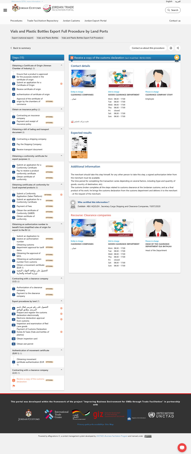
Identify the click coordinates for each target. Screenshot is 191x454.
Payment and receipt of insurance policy (27, 122)
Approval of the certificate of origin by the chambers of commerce (30, 101)
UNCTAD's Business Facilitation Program (112, 436)
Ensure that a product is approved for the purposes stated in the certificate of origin (32, 77)
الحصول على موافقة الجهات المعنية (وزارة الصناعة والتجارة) (32, 272)
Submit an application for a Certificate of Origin (29, 84)
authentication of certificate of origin (33, 94)
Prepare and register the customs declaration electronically (32, 314)
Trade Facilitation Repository (42, 20)
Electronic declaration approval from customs (30, 319)
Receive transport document (29, 149)
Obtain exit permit (25, 343)
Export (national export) (22, 37)
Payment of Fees (24, 206)
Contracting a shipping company (31, 139)
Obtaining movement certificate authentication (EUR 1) (30, 362)
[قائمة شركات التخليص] (72, 121)
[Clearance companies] (83, 78)
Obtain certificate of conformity (26, 178)
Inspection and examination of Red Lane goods (32, 325)
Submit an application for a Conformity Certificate (29, 166)
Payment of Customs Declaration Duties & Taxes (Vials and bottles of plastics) (33, 332)
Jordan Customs (71, 20)
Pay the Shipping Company (29, 144)
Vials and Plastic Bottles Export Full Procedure (82, 37)
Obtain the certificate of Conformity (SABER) (27, 212)
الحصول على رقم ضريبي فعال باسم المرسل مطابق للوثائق (32, 308)
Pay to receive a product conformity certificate (28, 172)
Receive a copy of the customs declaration (30, 380)
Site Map (109, 424)
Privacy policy (84, 424)
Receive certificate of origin (29, 89)
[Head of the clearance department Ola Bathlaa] (158, 227)
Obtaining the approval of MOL (28, 254)
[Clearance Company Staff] (158, 78)
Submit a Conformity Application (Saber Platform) (29, 195)
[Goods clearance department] (121, 78)
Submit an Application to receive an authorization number (28, 239)
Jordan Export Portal (96, 20)
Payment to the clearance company (28, 294)
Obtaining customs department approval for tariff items (30, 247)
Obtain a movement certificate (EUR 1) (30, 266)
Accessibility (98, 424)
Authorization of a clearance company (29, 289)
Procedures (16, 20)
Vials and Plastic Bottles (47, 37)
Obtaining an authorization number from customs (29, 260)
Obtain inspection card (27, 338)
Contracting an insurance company (28, 117)
